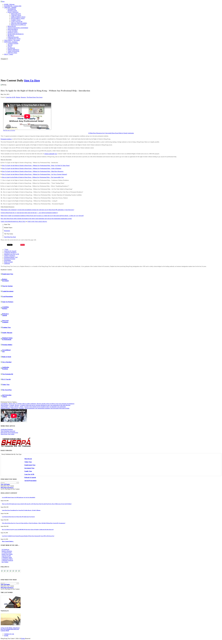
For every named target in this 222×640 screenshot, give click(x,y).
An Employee (5, 549)
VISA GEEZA (12, 40)
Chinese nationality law (50, 153)
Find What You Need (10, 237)
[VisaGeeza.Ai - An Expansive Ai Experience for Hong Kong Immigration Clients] (111, 619)
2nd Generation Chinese (6, 395)
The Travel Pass (7, 390)
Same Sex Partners (7, 301)
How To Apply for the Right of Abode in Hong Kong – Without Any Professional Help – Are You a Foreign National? (34, 174)
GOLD (10, 46)
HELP (8, 54)
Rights (23, 638)
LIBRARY (10, 7)
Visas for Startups (7, 286)
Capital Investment (7, 291)
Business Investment (5, 279)
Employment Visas (7, 274)
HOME (9, 4)
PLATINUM (11, 48)
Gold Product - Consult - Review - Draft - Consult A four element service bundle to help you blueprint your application (33, 406)
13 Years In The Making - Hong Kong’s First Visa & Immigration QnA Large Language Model (10, 629)
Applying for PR (6, 555)
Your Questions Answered (8, 431)
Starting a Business (7, 551)
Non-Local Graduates (5, 321)
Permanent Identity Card (11, 257)
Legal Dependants (7, 296)
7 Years (6, 249)
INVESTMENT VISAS (18, 18)
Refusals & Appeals (5, 314)
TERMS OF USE (9, 634)
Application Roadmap (5, 367)
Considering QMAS (7, 559)
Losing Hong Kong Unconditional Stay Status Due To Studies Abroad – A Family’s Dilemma (21, 510)
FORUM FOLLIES (13, 37)
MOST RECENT (16, 13)
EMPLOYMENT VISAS (18, 17)
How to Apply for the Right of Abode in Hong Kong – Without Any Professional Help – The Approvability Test (33, 177)
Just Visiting (5, 562)
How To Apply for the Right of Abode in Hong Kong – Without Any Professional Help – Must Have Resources (32, 171)
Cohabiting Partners (5, 307)
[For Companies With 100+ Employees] (16, 446)
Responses (7, 230)
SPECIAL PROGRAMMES (19, 23)
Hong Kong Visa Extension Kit (9, 432)
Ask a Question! (7, 362)
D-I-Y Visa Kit (6, 379)
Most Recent (28, 458)
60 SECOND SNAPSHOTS (16, 34)
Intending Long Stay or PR (11, 254)
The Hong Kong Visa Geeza (34, 97)
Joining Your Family (7, 554)
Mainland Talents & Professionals (7, 338)
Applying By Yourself (10, 251)
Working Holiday (7, 344)
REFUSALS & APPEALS (18, 24)
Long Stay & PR (10, 97)
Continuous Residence (10, 252)
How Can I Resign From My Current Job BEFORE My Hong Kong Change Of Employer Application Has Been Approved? (28, 529)
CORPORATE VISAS (14, 38)
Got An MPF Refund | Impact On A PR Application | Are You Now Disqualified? (18, 497)
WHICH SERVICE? (13, 49)
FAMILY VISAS (16, 20)
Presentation (7, 260)
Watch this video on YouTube (9, 130)
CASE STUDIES (12, 31)
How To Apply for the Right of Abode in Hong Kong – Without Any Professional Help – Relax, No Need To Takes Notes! (36, 165)
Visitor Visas (5, 384)
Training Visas (6, 327)
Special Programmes (30, 480)
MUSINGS (11, 35)
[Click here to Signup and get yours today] (111, 601)
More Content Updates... (8, 541)
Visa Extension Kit (7, 374)
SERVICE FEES (12, 52)
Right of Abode (8, 262)
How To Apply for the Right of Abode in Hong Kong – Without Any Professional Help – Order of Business (31, 168)
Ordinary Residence (9, 255)
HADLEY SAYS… (13, 32)
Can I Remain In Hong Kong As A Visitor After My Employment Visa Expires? (18, 516)
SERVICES (11, 42)
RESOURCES (12, 26)
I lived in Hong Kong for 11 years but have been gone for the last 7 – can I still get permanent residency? (29, 212)
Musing (18, 97)
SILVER (10, 45)
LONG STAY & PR (16, 21)
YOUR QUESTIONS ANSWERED (18, 28)
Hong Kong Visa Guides (7, 434)
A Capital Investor (7, 552)
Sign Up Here (32, 80)
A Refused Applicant (7, 560)
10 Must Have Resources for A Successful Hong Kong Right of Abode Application (111, 133)
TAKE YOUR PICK (13, 51)
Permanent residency (6, 139)
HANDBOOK (12, 6)
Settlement (7, 263)
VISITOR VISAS (16, 15)
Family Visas (28, 471)
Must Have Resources (7, 487)
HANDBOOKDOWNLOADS (12, 9)
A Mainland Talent (7, 557)
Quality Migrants (7, 332)
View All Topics (5, 484)
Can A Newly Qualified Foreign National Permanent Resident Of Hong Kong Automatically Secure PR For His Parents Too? (28, 535)
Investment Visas (29, 468)
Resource (23, 97)
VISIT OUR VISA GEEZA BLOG (37, 221)
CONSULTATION (13, 43)
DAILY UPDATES (13, 12)
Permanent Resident (9, 259)
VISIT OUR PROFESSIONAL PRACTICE (13, 221)
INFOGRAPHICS (13, 29)
